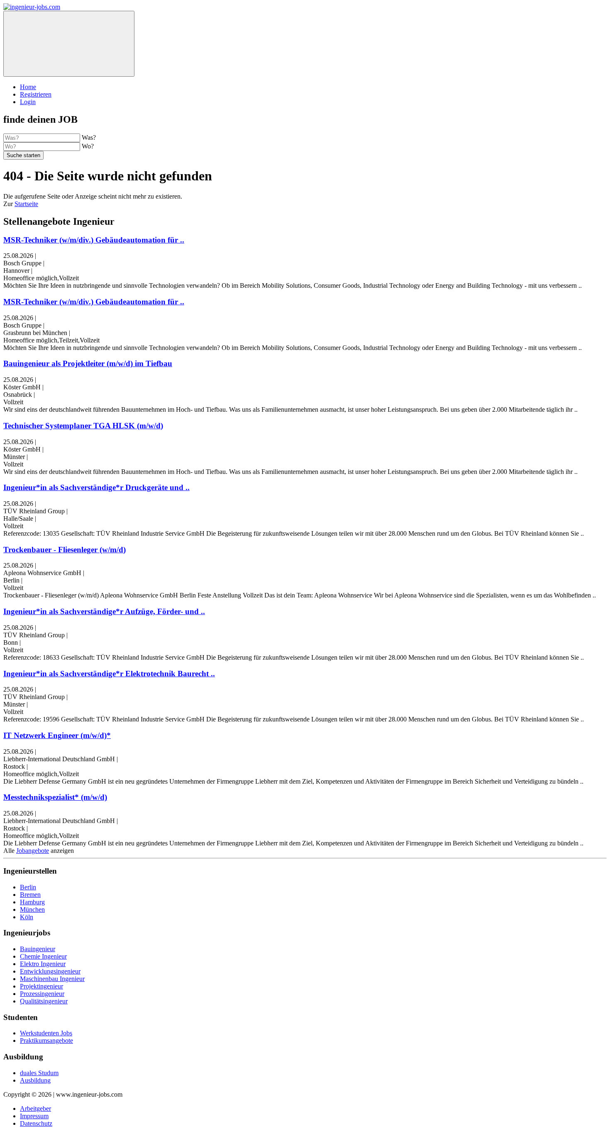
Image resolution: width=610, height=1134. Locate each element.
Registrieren (35, 94)
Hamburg (32, 902)
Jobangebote (32, 850)
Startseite (26, 203)
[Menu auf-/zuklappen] (68, 44)
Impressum (34, 1115)
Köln (26, 916)
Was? (89, 137)
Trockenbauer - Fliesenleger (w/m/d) (64, 549)
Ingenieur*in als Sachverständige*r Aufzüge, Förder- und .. (104, 611)
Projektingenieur (41, 986)
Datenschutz (36, 1123)
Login (28, 101)
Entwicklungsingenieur (50, 971)
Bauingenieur (37, 948)
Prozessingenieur (42, 993)
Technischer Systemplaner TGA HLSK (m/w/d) (83, 425)
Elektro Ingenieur (43, 963)
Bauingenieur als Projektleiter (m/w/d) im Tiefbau (87, 363)
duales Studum (39, 1072)
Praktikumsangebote (46, 1040)
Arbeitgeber (35, 1108)
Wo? (88, 146)
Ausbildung (35, 1080)
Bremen (30, 894)
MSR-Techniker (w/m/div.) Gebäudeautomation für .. (93, 240)
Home (28, 86)
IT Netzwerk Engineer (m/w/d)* (57, 735)
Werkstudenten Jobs (46, 1033)
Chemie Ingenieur (43, 956)
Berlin (28, 887)
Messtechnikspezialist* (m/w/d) (55, 797)
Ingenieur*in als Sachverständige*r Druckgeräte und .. (96, 487)
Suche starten (23, 155)
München (32, 909)
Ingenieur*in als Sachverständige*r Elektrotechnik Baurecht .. (109, 673)
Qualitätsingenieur (44, 1001)
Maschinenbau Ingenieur (52, 978)
